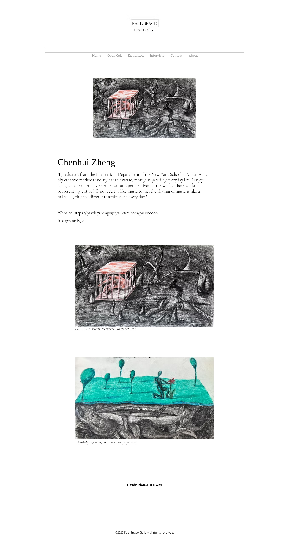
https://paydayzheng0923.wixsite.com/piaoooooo (116, 213)
